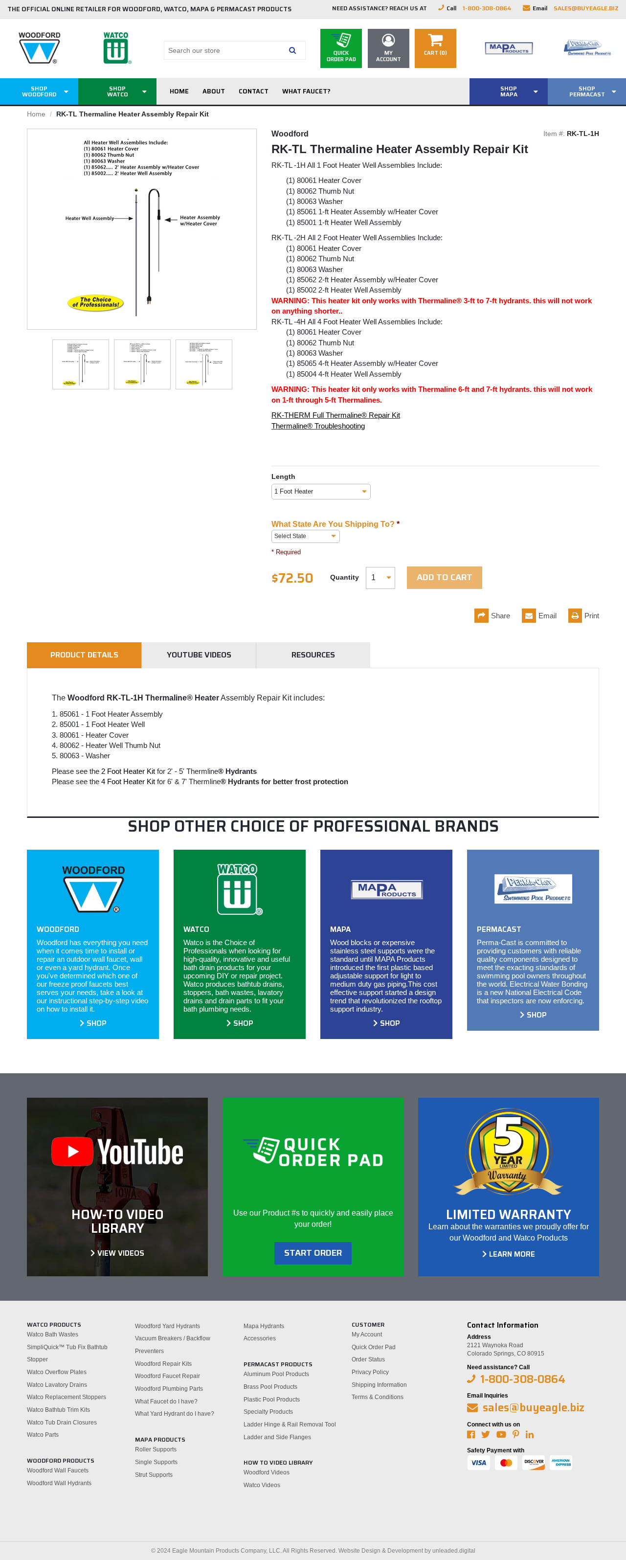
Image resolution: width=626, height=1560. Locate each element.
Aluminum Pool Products (276, 1374)
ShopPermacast (587, 91)
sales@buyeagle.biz (586, 8)
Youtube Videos (199, 655)
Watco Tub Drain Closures (62, 1422)
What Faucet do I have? (166, 1401)
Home (179, 91)
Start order (313, 1253)
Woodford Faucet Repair (167, 1376)
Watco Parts (43, 1434)
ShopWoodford (39, 91)
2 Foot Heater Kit (128, 771)
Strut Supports (154, 1474)
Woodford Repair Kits (163, 1363)
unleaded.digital (453, 1550)
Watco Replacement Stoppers (66, 1397)
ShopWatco (117, 91)
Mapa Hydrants (264, 1326)
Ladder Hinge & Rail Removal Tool (290, 1424)
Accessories (260, 1338)
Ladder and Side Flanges (277, 1437)
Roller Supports (156, 1449)
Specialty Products (268, 1411)
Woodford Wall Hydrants (59, 1483)
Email (547, 615)
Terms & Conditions (377, 1397)
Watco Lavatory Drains (57, 1384)
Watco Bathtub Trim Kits (58, 1409)
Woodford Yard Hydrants (167, 1326)
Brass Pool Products (270, 1386)
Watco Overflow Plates (57, 1372)
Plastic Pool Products (272, 1399)
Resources (313, 655)
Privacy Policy (370, 1372)
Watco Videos (262, 1485)
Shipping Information (379, 1384)
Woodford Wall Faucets (58, 1470)
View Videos (120, 1253)
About (213, 91)
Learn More (512, 1254)
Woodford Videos (267, 1472)
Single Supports (156, 1462)
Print (591, 615)
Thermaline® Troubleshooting (318, 426)
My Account (367, 1334)
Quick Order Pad (374, 1347)
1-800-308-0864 (487, 8)
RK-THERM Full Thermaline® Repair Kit (335, 415)
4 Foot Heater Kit (128, 781)
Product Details (84, 655)
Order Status (368, 1359)
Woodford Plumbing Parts (169, 1388)
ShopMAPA (508, 91)
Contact (253, 91)
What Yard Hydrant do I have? (174, 1413)
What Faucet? (306, 91)
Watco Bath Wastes (52, 1334)
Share (500, 615)
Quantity (344, 577)
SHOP (97, 1023)
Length (283, 476)
